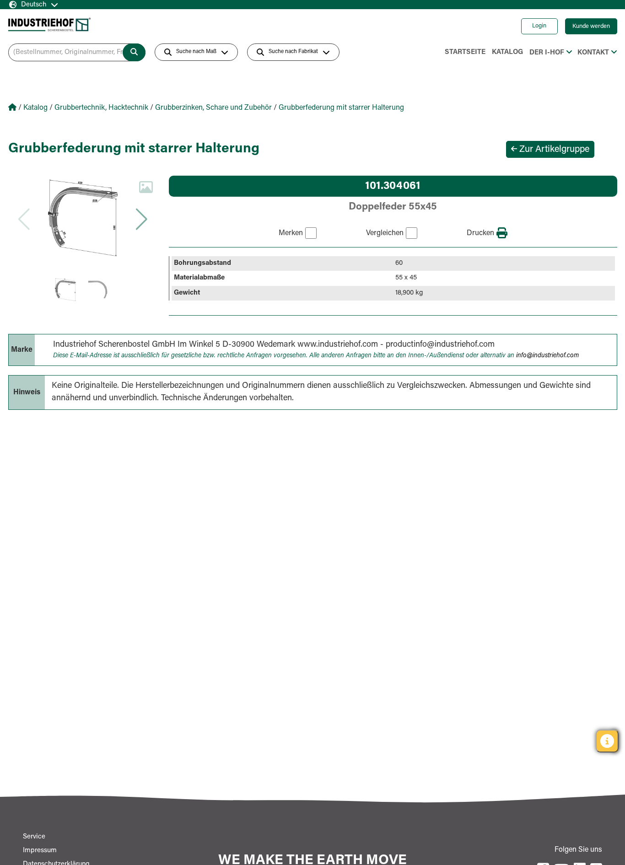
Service (34, 836)
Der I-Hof (546, 52)
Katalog (507, 52)
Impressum (40, 850)
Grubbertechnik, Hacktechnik (101, 108)
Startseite (465, 52)
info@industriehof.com (547, 356)
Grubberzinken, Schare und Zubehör (213, 108)
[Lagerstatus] (607, 741)
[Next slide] (141, 219)
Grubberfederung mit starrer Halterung (341, 108)
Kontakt (593, 52)
